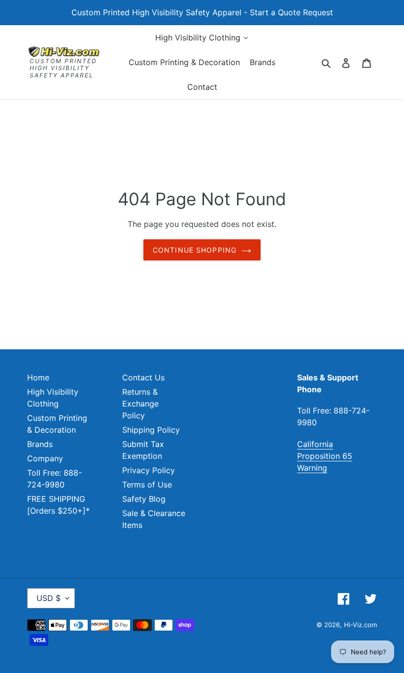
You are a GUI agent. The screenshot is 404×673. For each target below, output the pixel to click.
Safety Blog (144, 499)
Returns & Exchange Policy (140, 403)
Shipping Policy (151, 430)
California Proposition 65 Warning (324, 456)
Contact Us (143, 377)
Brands (40, 444)
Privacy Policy (148, 470)
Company (45, 458)
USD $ (48, 598)
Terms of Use (147, 484)
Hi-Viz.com (360, 625)
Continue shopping (194, 250)
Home (38, 377)
